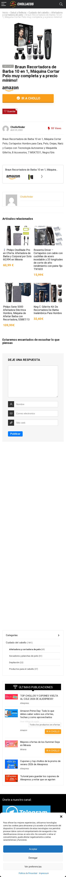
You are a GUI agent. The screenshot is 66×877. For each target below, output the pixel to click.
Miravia (23, 749)
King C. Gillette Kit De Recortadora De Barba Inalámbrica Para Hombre (48, 310)
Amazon (23, 730)
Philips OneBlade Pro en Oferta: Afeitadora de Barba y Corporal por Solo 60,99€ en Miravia (17, 254)
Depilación (14, 662)
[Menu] (4, 4)
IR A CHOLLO (30, 98)
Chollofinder (17, 127)
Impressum (44, 873)
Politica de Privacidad (28, 873)
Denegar (33, 857)
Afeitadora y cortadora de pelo (25, 649)
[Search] (61, 4)
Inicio (5, 12)
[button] (61, 816)
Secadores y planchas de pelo (23, 656)
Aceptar (33, 849)
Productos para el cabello (21, 669)
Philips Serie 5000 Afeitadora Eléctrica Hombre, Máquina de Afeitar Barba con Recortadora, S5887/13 (16, 313)
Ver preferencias (33, 866)
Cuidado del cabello (39, 12)
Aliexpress (24, 703)
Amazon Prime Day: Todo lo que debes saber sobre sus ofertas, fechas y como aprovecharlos (37, 714)
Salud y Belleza (18, 12)
